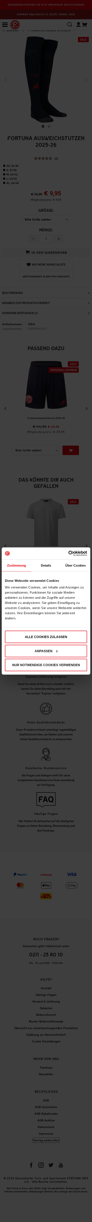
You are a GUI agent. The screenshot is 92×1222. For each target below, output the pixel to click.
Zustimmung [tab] (16, 565)
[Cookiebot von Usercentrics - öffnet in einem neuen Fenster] (68, 553)
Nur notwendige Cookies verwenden (46, 665)
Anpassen (43, 651)
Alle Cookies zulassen (46, 637)
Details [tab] (46, 565)
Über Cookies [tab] (75, 565)
